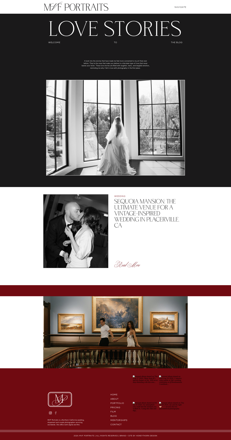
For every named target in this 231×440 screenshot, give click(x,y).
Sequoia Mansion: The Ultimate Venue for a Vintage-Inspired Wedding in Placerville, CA (146, 214)
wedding (120, 196)
